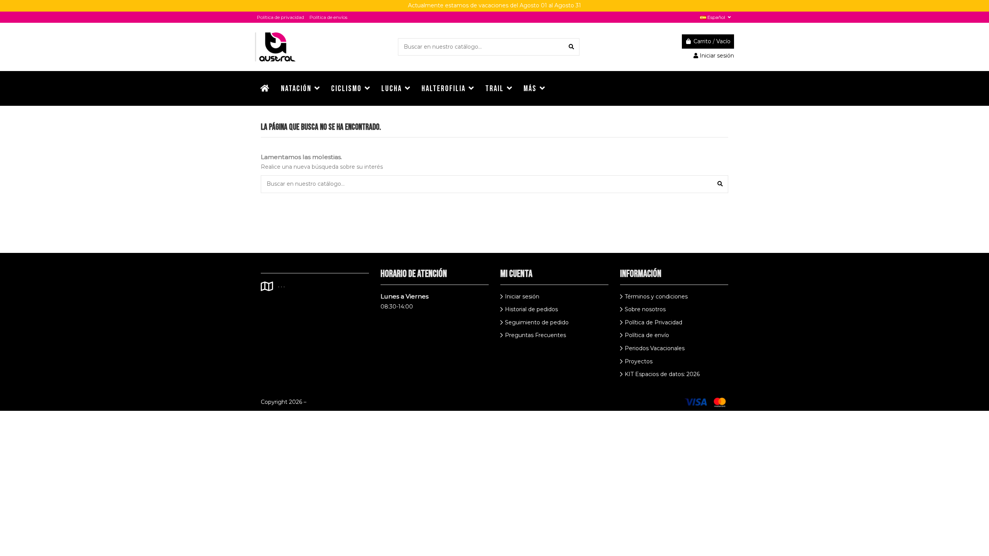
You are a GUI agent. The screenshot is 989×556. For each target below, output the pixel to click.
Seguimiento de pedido (537, 322)
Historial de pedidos (531, 309)
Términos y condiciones (656, 296)
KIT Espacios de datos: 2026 (662, 374)
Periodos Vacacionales (655, 348)
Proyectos (639, 361)
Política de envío (647, 335)
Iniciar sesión (522, 296)
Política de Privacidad (653, 322)
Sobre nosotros (645, 309)
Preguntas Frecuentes (535, 335)
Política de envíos (328, 17)
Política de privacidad (280, 17)
